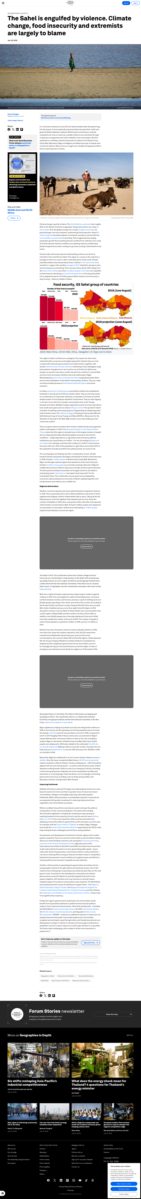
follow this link (45, 589)
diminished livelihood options (75, 383)
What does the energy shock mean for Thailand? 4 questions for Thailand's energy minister (99, 1084)
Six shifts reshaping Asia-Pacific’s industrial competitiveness (32, 1082)
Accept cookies (86, 546)
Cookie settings (124, 1194)
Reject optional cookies (124, 1184)
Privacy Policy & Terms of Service (70, 1187)
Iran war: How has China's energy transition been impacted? (53, 1124)
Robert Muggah (13, 114)
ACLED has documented (89, 760)
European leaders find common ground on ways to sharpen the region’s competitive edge (117, 1125)
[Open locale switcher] (2, 1193)
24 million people (90, 508)
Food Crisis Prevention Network (64, 827)
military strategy (66, 413)
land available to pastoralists (51, 238)
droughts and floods (86, 230)
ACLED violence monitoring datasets (57, 912)
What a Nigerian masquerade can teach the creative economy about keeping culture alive (86, 1125)
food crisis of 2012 (50, 271)
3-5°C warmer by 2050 (90, 262)
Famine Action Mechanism (64, 909)
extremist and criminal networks (59, 367)
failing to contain (77, 408)
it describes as (60, 473)
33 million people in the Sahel (78, 271)
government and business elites (65, 378)
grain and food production (71, 274)
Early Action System (91, 909)
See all (130, 1035)
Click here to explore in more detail (58, 722)
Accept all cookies (124, 1189)
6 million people (59, 459)
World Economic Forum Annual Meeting (55, 118)
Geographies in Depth (18, 13)
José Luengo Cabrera (15, 120)
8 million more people (55, 465)
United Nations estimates (80, 224)
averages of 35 (72, 265)
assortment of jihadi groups (58, 391)
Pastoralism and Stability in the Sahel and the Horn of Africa (66, 893)
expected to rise (59, 750)
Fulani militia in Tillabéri (66, 825)
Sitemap (71, 1190)
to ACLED (52, 733)
